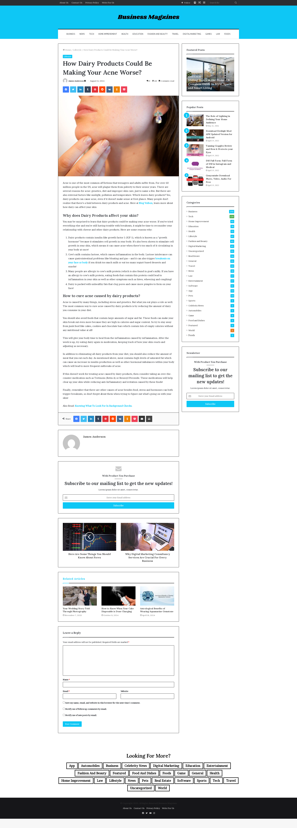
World (191, 330)
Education (138, 34)
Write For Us (108, 2)
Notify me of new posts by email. (81, 715)
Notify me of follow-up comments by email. (86, 709)
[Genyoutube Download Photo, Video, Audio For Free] (195, 180)
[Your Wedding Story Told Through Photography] (80, 596)
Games (208, 34)
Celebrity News (196, 305)
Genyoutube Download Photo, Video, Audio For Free (218, 178)
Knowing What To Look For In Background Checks (103, 405)
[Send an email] (85, 81)
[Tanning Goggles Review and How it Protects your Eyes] (195, 150)
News (82, 34)
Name (66, 679)
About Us (64, 2)
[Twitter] (73, 89)
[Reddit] (102, 89)
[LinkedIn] (80, 89)
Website (124, 691)
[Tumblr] (88, 89)
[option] (210, 74)
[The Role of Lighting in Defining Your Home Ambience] (195, 120)
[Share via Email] (142, 419)
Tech (91, 34)
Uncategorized (196, 251)
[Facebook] (66, 89)
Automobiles (194, 310)
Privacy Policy (92, 2)
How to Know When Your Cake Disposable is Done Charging (117, 610)
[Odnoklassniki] (117, 89)
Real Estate (194, 256)
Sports (191, 300)
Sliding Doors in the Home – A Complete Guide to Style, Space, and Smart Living (210, 83)
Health (124, 34)
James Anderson (76, 81)
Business (71, 34)
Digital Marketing (192, 34)
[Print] (149, 419)
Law (218, 34)
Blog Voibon (145, 203)
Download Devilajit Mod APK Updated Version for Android (219, 134)
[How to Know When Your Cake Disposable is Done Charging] (118, 596)
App (190, 290)
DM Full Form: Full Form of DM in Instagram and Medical (219, 164)
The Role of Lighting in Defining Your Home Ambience (218, 119)
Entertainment (195, 281)
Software (193, 286)
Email (66, 691)
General (192, 261)
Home (68, 50)
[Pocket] (124, 89)
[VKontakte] (109, 89)
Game (191, 315)
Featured (193, 325)
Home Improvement (107, 34)
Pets (190, 295)
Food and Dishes (196, 320)
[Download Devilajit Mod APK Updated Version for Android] (195, 135)
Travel (175, 34)
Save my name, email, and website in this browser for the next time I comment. (102, 703)
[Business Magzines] (149, 17)
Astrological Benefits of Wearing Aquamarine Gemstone (156, 610)
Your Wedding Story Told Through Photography (76, 610)
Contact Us (76, 2)
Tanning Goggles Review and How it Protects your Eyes (219, 149)
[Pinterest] (95, 89)
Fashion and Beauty (158, 34)
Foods (227, 34)
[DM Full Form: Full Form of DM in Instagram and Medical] (195, 165)
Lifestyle (77, 50)
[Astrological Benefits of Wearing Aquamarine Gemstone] (157, 595)
